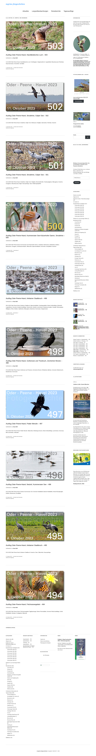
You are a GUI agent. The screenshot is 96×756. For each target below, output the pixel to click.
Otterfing (76, 278)
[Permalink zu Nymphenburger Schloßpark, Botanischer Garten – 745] (75, 327)
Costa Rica (77, 222)
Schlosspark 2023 (78, 210)
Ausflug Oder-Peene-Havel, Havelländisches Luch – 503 (26, 55)
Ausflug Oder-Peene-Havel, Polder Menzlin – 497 (24, 424)
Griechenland (77, 227)
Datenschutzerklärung (44, 641)
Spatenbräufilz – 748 (82, 309)
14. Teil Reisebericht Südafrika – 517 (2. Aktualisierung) (81, 58)
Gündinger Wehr (78, 265)
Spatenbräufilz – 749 (82, 304)
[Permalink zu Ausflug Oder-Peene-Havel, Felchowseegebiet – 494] (35, 600)
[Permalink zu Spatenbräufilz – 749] (75, 305)
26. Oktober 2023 (9, 617)
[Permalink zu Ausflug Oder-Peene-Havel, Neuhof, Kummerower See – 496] (35, 480)
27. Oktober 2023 (9, 556)
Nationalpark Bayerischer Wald (81, 276)
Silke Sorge (75, 349)
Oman (76, 234)
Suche (74, 134)
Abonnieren (77, 182)
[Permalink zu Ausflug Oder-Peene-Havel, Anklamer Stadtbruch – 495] (35, 541)
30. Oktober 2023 (9, 375)
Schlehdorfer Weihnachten (78, 245)
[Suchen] (87, 137)
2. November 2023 (9, 187)
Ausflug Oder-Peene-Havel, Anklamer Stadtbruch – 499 (26, 298)
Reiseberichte (56, 11)
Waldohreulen (77, 288)
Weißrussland (77, 243)
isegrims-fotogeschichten (15, 4)
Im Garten (75, 201)
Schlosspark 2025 (78, 214)
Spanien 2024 (77, 239)
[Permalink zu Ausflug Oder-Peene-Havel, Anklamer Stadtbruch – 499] (35, 294)
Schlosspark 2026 (78, 216)
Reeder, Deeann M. (86, 55)
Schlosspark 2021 (78, 207)
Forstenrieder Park (78, 261)
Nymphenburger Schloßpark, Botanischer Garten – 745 (84, 328)
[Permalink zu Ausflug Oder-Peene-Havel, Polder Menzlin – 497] (35, 420)
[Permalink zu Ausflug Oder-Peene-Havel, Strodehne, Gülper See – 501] (35, 171)
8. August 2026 (80, 325)
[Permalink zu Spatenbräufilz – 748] (75, 310)
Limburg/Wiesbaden (79, 270)
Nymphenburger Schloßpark (79, 203)
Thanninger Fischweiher (79, 284)
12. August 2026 (80, 314)
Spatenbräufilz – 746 (82, 321)
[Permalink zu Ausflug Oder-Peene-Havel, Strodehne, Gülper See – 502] (35, 112)
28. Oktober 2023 (9, 497)
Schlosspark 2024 (78, 212)
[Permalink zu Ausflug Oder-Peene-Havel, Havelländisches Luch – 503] (35, 51)
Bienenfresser (77, 252)
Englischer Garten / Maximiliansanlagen (81, 198)
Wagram (76, 286)
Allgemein (75, 196)
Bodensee (77, 254)
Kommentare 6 (15, 250)
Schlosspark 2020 (78, 205)
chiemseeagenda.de (78, 369)
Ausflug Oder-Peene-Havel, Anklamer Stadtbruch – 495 (26, 545)
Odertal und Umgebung (10, 68)
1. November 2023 (9, 250)
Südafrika (77, 241)
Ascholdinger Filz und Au (80, 250)
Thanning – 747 (81, 315)
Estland (76, 223)
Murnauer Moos (78, 274)
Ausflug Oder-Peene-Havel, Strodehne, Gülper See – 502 (27, 116)
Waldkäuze (75, 290)
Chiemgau (77, 256)
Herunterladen (78, 101)
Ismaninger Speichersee (80, 269)
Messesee (77, 272)
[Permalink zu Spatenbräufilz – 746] (75, 322)
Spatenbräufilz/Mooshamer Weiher (82, 280)
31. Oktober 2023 (9, 312)
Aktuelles (26, 11)
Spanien (76, 237)
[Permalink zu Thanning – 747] (75, 316)
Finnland (76, 225)
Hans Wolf (15, 58)
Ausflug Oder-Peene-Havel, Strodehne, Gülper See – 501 (27, 175)
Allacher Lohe (76, 195)
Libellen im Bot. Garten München (81, 384)
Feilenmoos (77, 260)
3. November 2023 (9, 126)
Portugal (76, 236)
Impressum (42, 639)
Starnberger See (78, 283)
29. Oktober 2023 (9, 436)
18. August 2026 (80, 308)
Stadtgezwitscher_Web (78, 483)
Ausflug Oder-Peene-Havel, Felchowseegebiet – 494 (25, 604)
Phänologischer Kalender (45, 642)
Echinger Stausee (78, 258)
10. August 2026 (80, 320)
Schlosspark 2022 (78, 209)
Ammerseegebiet (78, 249)
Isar (75, 267)
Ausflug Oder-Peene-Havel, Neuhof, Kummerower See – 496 (28, 484)
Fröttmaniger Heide (78, 263)
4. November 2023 (9, 67)
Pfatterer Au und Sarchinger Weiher (80, 218)
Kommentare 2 (15, 187)
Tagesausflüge (69, 11)
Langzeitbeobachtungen (40, 11)
